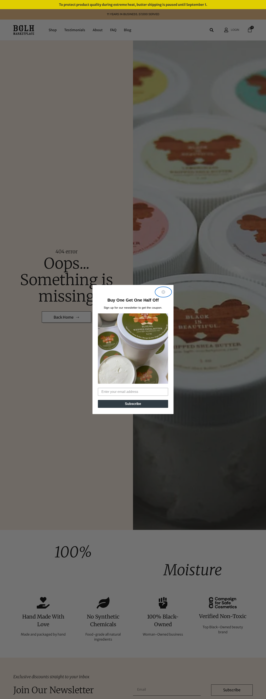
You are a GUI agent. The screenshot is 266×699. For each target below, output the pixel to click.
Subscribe (133, 404)
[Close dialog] (163, 292)
